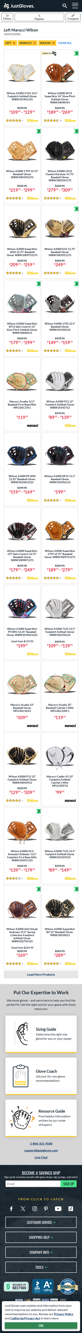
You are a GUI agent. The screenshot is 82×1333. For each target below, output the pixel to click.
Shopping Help (39, 1237)
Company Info (39, 1252)
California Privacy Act (25, 1318)
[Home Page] (19, 6)
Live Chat (41, 1157)
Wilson (45, 43)
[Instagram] (34, 1208)
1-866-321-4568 (41, 1143)
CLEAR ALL (65, 43)
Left (8, 43)
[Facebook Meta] (11, 1208)
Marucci (25, 43)
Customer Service (39, 1222)
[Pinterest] (45, 1208)
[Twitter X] (23, 1208)
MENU (76, 7)
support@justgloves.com (41, 1150)
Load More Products (41, 974)
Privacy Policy (63, 1314)
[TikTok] (70, 1208)
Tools (39, 1267)
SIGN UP (68, 1183)
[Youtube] (58, 1208)
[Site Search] (64, 6)
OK (41, 1325)
